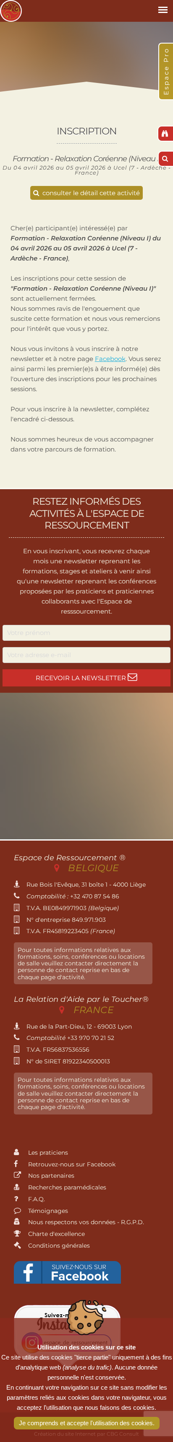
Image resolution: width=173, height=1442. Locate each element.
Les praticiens (47, 1152)
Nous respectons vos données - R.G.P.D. (85, 1222)
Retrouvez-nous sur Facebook (70, 1164)
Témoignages (47, 1211)
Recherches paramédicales (66, 1187)
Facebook (110, 359)
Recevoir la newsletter (82, 678)
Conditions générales (58, 1245)
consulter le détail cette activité (90, 193)
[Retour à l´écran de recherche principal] (165, 134)
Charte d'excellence (55, 1234)
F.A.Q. (35, 1199)
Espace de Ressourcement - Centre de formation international (11, 11)
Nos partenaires (50, 1175)
